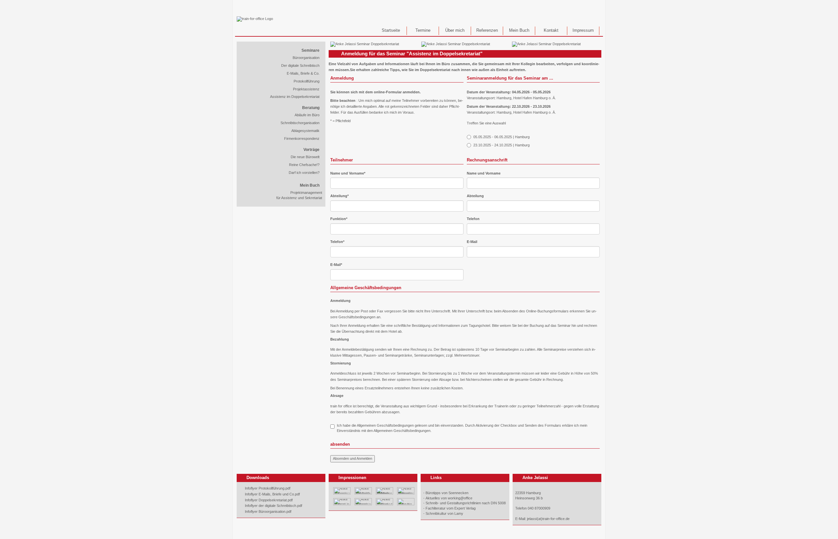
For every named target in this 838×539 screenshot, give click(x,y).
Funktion (338, 218)
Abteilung (339, 196)
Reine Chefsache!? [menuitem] (304, 165)
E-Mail (336, 264)
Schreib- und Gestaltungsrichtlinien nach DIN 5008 (466, 503)
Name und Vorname (347, 173)
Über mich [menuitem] (455, 30)
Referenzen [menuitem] (487, 30)
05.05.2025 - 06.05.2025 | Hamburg (501, 137)
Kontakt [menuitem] (551, 30)
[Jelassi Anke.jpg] (405, 501)
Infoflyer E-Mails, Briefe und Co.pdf (272, 494)
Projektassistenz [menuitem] (306, 89)
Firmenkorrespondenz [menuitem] (301, 138)
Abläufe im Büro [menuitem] (307, 115)
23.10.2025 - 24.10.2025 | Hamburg (501, 145)
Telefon (337, 241)
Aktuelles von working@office (449, 498)
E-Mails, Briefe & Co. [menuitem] (303, 73)
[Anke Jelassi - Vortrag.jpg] (342, 501)
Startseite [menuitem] (391, 30)
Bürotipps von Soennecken (447, 493)
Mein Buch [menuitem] (519, 30)
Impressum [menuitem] (583, 30)
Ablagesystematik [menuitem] (305, 131)
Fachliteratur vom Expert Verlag (451, 508)
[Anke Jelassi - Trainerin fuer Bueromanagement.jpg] (405, 491)
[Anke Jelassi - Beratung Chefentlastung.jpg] (363, 491)
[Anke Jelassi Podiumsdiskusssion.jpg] (384, 501)
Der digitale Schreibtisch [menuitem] (300, 65)
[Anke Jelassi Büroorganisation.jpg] (363, 501)
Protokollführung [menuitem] (306, 81)
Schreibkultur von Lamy (444, 513)
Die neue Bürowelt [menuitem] (305, 157)
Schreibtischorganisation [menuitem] (300, 123)
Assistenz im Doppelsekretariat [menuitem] (294, 97)
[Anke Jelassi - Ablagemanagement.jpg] (342, 491)
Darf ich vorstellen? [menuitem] (304, 173)
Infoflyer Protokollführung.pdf (267, 488)
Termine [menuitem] (422, 30)
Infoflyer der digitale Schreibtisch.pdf (273, 506)
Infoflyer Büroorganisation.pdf (268, 511)
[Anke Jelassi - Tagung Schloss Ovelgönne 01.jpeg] (384, 491)
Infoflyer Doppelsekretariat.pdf (269, 500)
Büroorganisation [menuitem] (306, 58)
